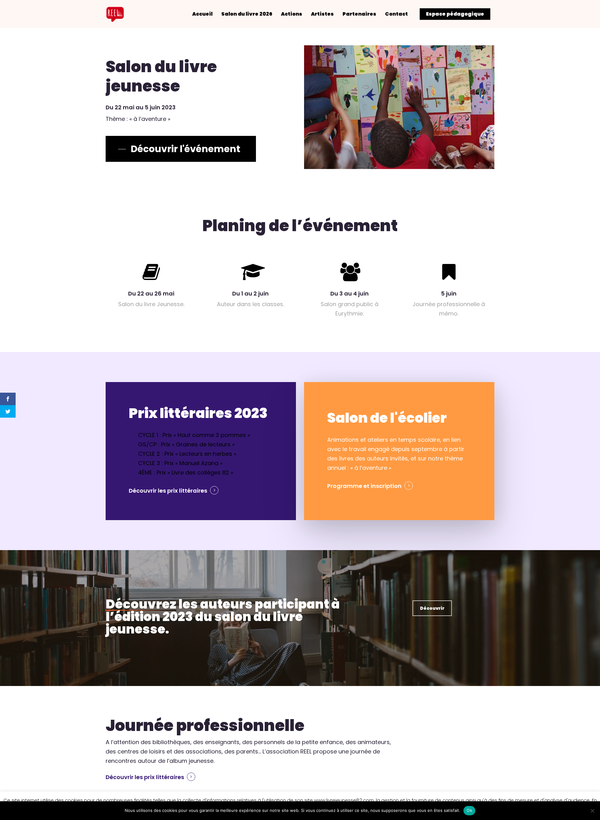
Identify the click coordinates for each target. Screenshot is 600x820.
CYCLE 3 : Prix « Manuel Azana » (180, 463)
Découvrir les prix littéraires (168, 490)
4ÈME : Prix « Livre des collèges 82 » (185, 472)
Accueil (202, 14)
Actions (291, 14)
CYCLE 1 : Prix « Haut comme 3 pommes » (194, 435)
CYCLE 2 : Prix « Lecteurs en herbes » (187, 454)
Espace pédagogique (455, 14)
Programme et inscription (364, 486)
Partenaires (359, 14)
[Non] (592, 811)
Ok (469, 810)
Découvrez (141, 604)
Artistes (322, 14)
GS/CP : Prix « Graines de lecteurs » (186, 444)
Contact (396, 14)
